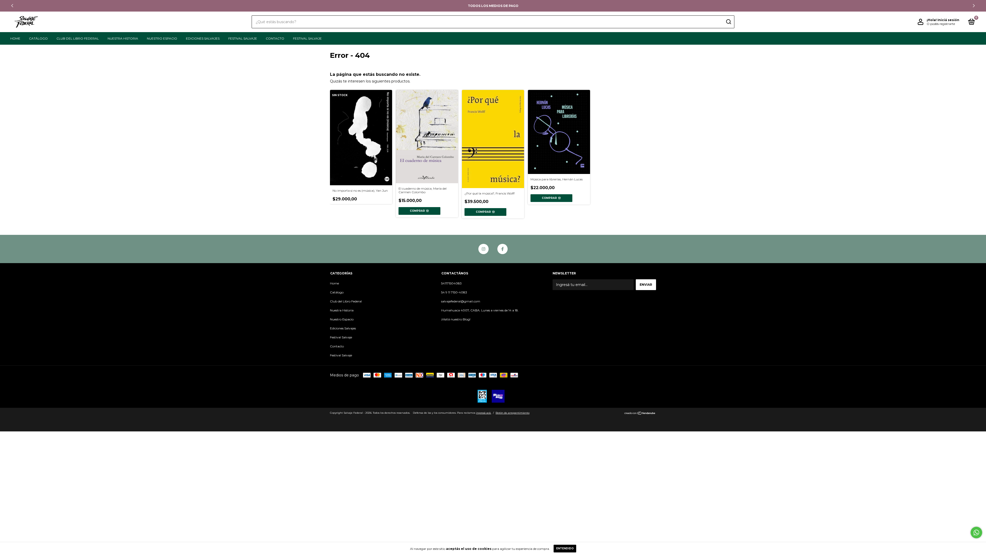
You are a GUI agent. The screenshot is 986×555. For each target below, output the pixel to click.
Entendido (565, 548)
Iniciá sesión (948, 20)
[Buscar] (728, 21)
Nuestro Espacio (162, 38)
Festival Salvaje (242, 38)
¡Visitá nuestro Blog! (455, 319)
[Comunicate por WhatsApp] (976, 532)
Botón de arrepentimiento (512, 412)
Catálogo (38, 38)
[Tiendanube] (640, 413)
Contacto (275, 38)
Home (15, 38)
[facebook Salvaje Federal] (502, 249)
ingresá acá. (483, 412)
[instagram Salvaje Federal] (483, 249)
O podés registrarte (941, 24)
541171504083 (451, 283)
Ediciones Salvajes (203, 38)
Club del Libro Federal (77, 38)
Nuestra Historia (123, 38)
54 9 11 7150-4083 (454, 292)
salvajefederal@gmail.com (460, 301)
